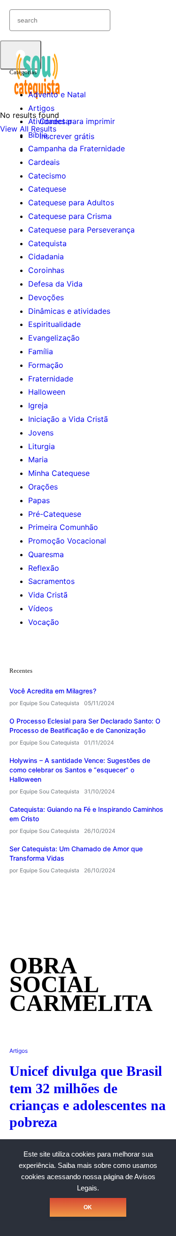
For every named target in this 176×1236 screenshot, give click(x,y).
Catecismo (47, 175)
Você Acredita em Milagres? (52, 691)
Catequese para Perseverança (81, 229)
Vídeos (40, 608)
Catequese (47, 189)
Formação (45, 365)
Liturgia (41, 446)
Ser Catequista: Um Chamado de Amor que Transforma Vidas (76, 853)
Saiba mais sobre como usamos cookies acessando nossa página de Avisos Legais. (89, 1177)
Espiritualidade (54, 324)
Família (40, 351)
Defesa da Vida (55, 283)
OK (88, 1207)
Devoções (46, 297)
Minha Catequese (59, 473)
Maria (38, 459)
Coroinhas (46, 270)
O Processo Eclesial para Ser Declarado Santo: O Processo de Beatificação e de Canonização (85, 725)
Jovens (41, 432)
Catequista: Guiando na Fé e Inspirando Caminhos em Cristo (86, 814)
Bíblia (37, 135)
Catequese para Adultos (71, 202)
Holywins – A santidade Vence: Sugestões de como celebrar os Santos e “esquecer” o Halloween (79, 769)
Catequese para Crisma (70, 216)
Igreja (38, 405)
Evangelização (54, 337)
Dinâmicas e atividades (69, 311)
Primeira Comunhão (63, 527)
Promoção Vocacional (67, 540)
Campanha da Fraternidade (76, 148)
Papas (39, 500)
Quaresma (46, 554)
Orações (43, 486)
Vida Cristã (48, 594)
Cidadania (46, 256)
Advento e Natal (57, 94)
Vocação (43, 622)
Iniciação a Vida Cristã (68, 419)
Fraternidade (50, 378)
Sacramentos (51, 581)
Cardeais (44, 162)
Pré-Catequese (54, 514)
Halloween (46, 391)
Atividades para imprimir (71, 121)
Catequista (47, 243)
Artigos (41, 108)
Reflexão (43, 568)
